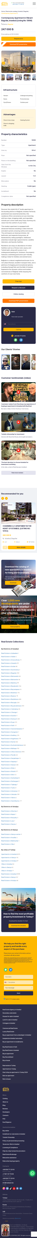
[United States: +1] (5, 324)
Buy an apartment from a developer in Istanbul (17, 1035)
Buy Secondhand (8, 1057)
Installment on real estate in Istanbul (14, 1134)
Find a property (15, 627)
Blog (4, 1105)
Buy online (6, 1131)
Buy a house (6, 1060)
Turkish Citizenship (8, 1137)
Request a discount (18, 288)
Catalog (5, 1098)
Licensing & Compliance (10, 1147)
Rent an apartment (8, 1075)
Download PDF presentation (18, 44)
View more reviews (17, 473)
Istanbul (20, 11)
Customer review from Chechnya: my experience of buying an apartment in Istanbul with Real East (18, 405)
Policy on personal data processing (13, 1141)
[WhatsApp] (32, 1173)
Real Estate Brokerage (9, 1154)
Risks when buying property (11, 1161)
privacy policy (16, 999)
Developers (6, 1112)
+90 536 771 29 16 (18, 4)
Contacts (5, 1115)
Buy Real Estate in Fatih (10, 1047)
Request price (18, 38)
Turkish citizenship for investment (12, 434)
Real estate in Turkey (9, 1065)
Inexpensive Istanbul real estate (12, 1038)
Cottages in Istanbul (9, 1023)
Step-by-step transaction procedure (14, 1151)
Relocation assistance (9, 1157)
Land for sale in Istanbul (10, 1020)
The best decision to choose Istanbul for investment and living (14, 463)
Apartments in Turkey (9, 1069)
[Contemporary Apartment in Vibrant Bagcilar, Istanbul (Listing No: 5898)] (9, 77)
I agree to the (12, 999)
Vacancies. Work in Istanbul (11, 1144)
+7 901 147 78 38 (8, 1174)
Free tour (18, 281)
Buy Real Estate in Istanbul (11, 1050)
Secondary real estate (9, 1013)
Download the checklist (18, 925)
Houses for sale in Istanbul (11, 1016)
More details (21, 547)
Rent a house (7, 1079)
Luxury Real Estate (8, 1031)
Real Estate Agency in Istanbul (12, 1009)
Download (13, 583)
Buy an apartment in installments (13, 1042)
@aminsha (18, 1218)
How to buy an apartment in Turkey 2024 (15, 1072)
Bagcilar (26, 11)
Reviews (5, 1109)
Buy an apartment (8, 1053)
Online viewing (19, 294)
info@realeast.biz (8, 1183)
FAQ (4, 1119)
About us (5, 1102)
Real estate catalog (11, 11)
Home (3, 11)
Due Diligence (7, 1122)
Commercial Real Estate (10, 1028)
